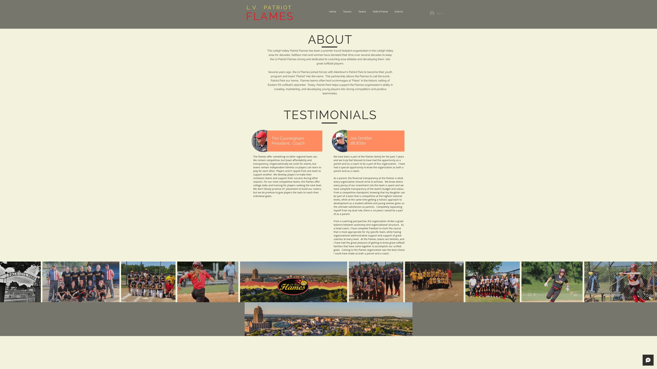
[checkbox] (10, 295)
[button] (362, 12)
